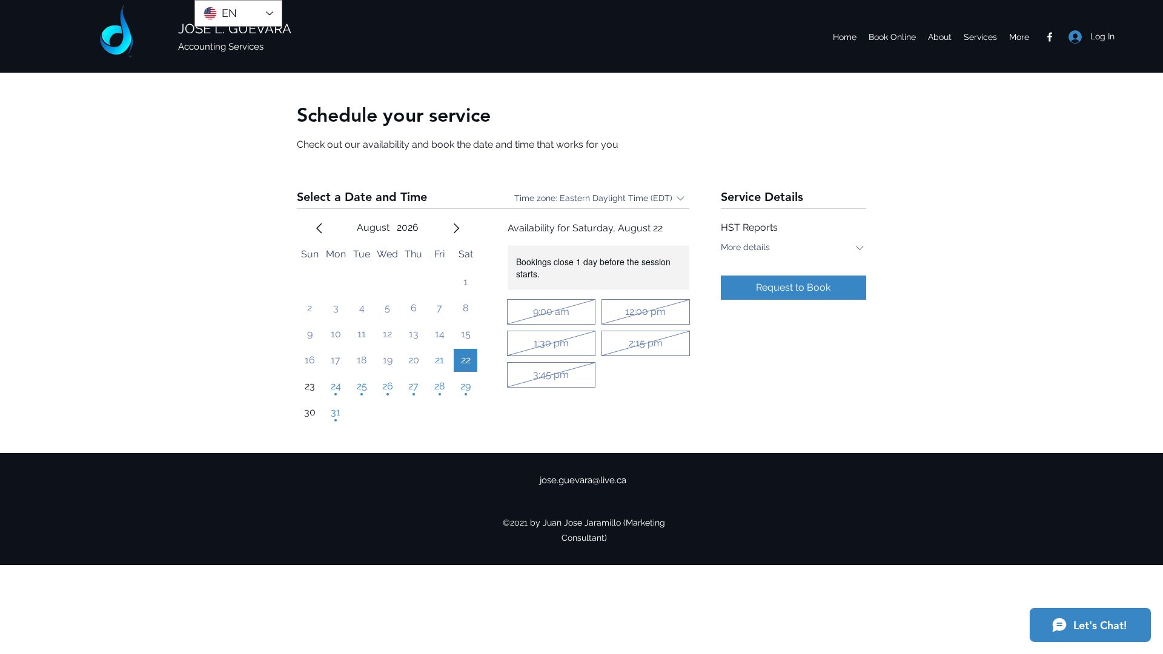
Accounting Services (220, 46)
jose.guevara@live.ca (583, 480)
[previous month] (319, 228)
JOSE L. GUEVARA (234, 28)
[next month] (456, 228)
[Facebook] (1050, 37)
